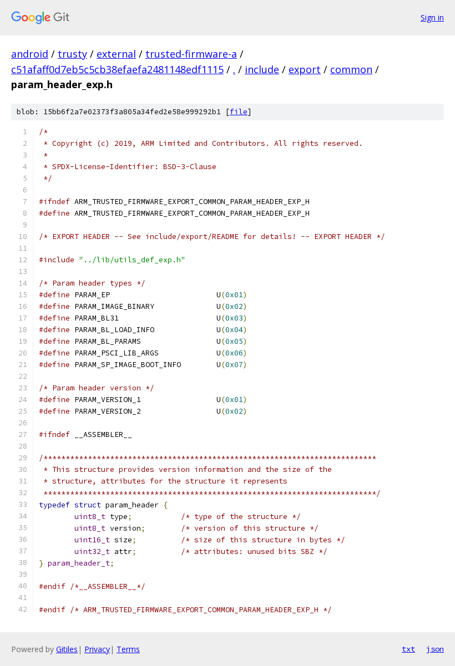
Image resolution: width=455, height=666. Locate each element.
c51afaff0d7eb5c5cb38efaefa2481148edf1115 (117, 69)
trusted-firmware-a (191, 53)
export (305, 69)
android (29, 53)
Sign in (432, 17)
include (262, 69)
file (238, 111)
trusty (72, 53)
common (351, 69)
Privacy (97, 649)
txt (408, 649)
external (116, 53)
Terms (128, 649)
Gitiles (67, 649)
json (435, 649)
